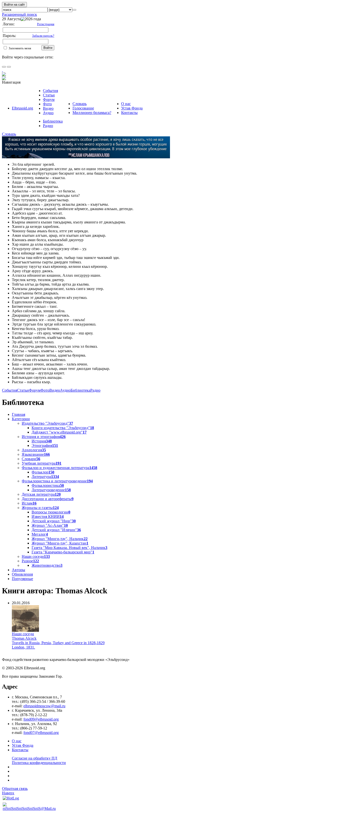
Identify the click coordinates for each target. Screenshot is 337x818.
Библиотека (53, 121)
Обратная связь (15, 788)
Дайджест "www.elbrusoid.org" (59, 432)
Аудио (48, 113)
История (42, 441)
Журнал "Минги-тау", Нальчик (60, 539)
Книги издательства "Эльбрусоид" (63, 428)
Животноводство (47, 565)
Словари (31, 459)
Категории (21, 419)
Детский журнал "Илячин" (56, 530)
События (50, 91)
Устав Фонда (132, 108)
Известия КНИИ (48, 516)
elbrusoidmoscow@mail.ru (44, 706)
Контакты (129, 112)
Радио (48, 126)
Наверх (8, 793)
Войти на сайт (14, 4)
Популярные (22, 579)
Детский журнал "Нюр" (54, 521)
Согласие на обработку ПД (34, 758)
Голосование (83, 108)
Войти (47, 48)
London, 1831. (23, 647)
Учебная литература (41, 463)
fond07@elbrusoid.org (41, 732)
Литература (45, 476)
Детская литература (41, 494)
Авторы (18, 570)
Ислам (29, 503)
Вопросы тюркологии (51, 512)
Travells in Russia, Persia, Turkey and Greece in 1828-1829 (58, 643)
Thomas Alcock (24, 638)
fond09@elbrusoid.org (41, 719)
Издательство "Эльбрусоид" (47, 423)
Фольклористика (48, 485)
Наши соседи (36, 556)
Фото (47, 104)
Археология (34, 450)
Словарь (80, 104)
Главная (18, 414)
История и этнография (44, 437)
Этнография (45, 445)
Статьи (49, 95)
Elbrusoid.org (22, 108)
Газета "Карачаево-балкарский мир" (63, 552)
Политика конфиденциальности (39, 763)
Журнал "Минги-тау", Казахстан (60, 543)
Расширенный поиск (19, 14)
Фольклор (43, 472)
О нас (126, 104)
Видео (48, 108)
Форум (49, 99)
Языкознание (36, 454)
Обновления (22, 574)
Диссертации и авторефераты (48, 499)
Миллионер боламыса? (92, 112)
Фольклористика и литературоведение (57, 481)
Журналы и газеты (40, 508)
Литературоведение (51, 490)
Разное (30, 561)
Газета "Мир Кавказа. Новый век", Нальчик (69, 547)
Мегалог (40, 534)
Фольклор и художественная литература (59, 468)
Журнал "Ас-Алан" (50, 525)
